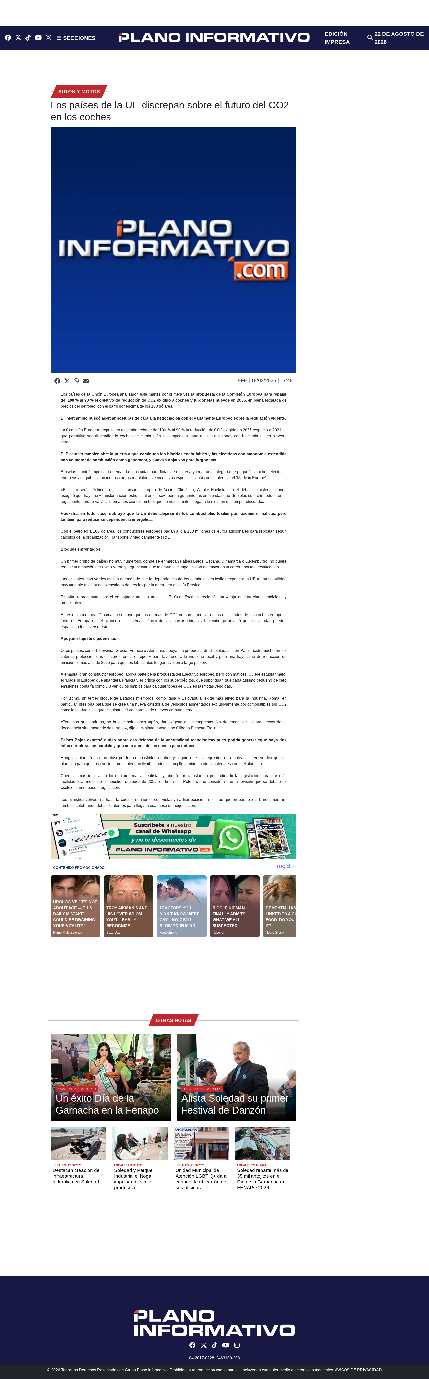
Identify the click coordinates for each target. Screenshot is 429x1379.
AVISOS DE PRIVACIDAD (358, 1370)
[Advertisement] (173, 972)
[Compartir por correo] (86, 381)
